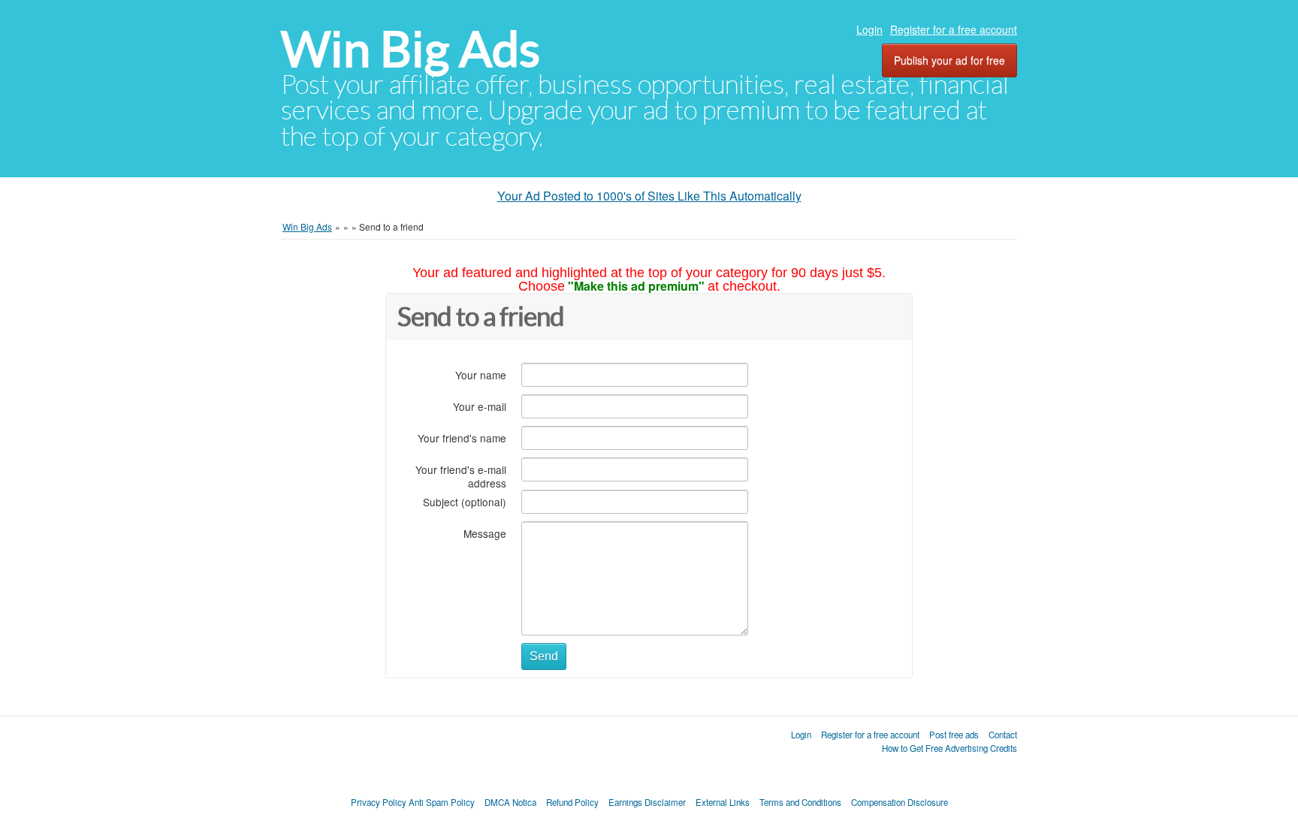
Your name (480, 374)
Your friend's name (462, 437)
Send (544, 656)
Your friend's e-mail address (460, 476)
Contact (1003, 735)
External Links (723, 802)
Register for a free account (953, 29)
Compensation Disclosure (899, 802)
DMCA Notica (510, 802)
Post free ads (954, 735)
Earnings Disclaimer (647, 802)
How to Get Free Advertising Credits (949, 748)
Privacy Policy (378, 802)
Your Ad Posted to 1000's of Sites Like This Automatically (649, 195)
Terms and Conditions (800, 802)
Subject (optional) (464, 501)
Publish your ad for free (949, 60)
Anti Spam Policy (442, 802)
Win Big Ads (410, 49)
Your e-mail (479, 406)
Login (869, 29)
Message (484, 533)
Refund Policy (572, 802)
